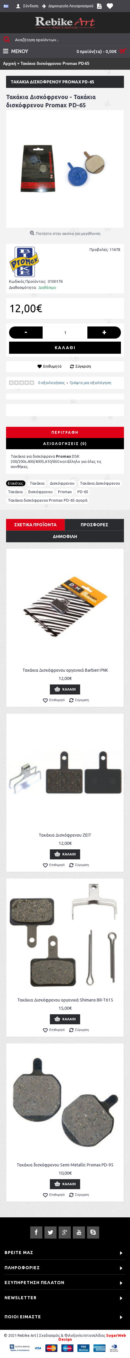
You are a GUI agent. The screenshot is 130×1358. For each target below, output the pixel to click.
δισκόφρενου (40, 492)
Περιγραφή (65, 432)
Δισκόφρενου (62, 483)
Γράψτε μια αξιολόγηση (90, 382)
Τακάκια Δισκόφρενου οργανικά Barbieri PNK (65, 670)
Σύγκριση (83, 366)
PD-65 (82, 492)
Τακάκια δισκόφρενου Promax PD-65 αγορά (47, 500)
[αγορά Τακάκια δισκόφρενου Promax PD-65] (65, 169)
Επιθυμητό (52, 366)
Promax (65, 492)
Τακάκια (37, 483)
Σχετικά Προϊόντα (35, 524)
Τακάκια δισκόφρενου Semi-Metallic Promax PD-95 (65, 1164)
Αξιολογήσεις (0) (65, 444)
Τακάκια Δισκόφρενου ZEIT (65, 835)
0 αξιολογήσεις (51, 382)
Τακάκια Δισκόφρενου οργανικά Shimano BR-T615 (65, 1000)
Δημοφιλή (65, 536)
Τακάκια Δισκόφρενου (100, 483)
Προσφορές (94, 524)
